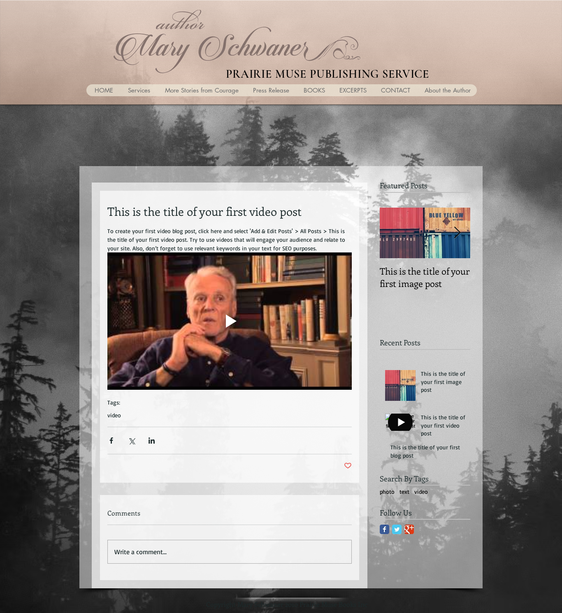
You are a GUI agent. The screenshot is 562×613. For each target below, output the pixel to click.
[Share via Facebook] (111, 440)
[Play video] (229, 321)
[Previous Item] (393, 233)
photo (387, 491)
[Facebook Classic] (384, 529)
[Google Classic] (409, 529)
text (404, 491)
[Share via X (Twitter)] (131, 440)
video (114, 415)
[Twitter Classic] (397, 529)
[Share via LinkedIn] (152, 440)
